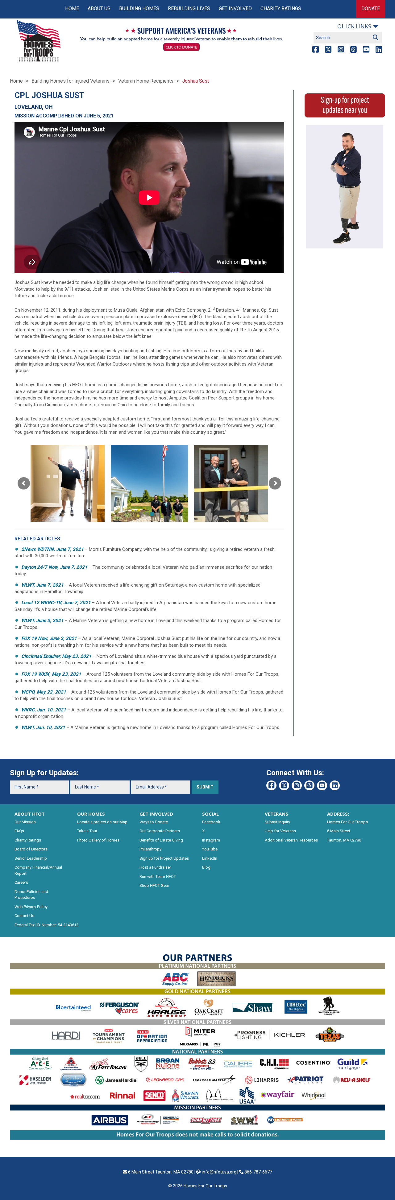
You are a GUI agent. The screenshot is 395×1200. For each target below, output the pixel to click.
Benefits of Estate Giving (161, 840)
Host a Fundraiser (155, 867)
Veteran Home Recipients (145, 81)
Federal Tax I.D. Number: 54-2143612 (46, 925)
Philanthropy (150, 849)
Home (72, 8)
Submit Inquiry (277, 822)
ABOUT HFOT (30, 814)
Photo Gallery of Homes (98, 840)
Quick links (354, 26)
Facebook (211, 822)
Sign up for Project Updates (164, 858)
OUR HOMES (91, 814)
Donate (370, 8)
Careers (21, 882)
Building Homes (139, 8)
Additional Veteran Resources (291, 840)
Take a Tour (87, 831)
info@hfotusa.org (219, 1171)
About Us (99, 8)
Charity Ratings (280, 8)
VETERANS (276, 814)
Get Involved (235, 8)
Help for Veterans (280, 831)
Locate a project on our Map (102, 822)
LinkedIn (209, 858)
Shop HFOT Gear (154, 885)
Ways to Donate (153, 822)
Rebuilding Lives (189, 8)
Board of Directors (31, 849)
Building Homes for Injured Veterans (70, 81)
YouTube (210, 849)
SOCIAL (210, 814)
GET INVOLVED (156, 814)
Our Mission (25, 822)
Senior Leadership (31, 858)
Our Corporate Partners (159, 831)
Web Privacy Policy (31, 906)
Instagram (211, 840)
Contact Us (24, 915)
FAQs (19, 831)
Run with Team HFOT (157, 876)
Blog (206, 867)
